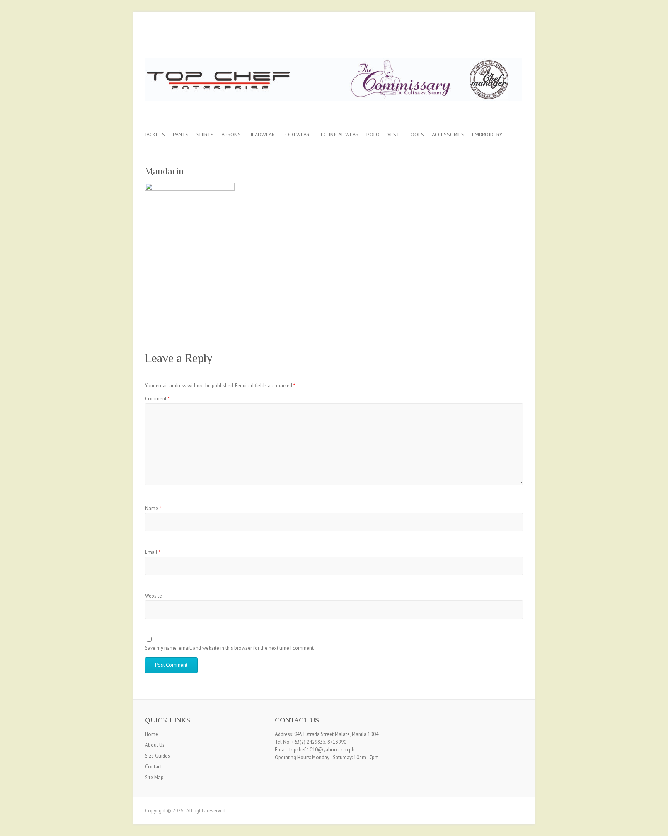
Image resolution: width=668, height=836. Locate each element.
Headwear (262, 134)
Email (152, 552)
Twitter (504, 40)
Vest (393, 134)
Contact (153, 766)
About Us (155, 745)
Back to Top (657, 825)
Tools (415, 134)
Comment (157, 398)
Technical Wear (338, 134)
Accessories (448, 134)
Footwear (296, 134)
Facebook (492, 40)
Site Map (154, 777)
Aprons (231, 134)
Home (151, 734)
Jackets (155, 134)
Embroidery (487, 134)
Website (153, 596)
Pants (181, 134)
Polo (373, 134)
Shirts (205, 134)
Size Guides (157, 756)
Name (153, 508)
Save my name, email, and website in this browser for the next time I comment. (230, 648)
